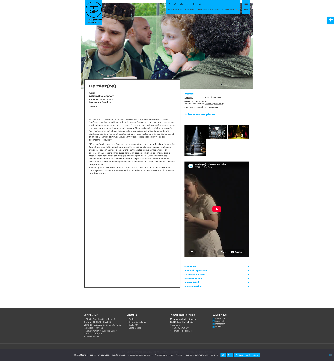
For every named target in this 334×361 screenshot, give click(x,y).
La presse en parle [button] (194, 275)
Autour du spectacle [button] (195, 271)
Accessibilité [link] (228, 10)
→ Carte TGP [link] (132, 325)
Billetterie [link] (189, 10)
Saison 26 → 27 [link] (175, 10)
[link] (330, 20)
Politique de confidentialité (247, 355)
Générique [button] (190, 267)
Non (230, 355)
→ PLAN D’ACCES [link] (91, 337)
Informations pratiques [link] (208, 10)
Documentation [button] (193, 286)
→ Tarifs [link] (130, 319)
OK (223, 355)
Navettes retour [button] (193, 279)
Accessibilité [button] (191, 283)
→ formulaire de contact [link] (181, 331)
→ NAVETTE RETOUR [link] (93, 334)
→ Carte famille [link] (134, 328)
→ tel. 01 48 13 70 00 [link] (179, 328)
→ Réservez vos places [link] (199, 114)
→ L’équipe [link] (175, 325)
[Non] (330, 355)
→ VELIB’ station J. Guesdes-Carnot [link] (100, 331)
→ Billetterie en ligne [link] (136, 322)
